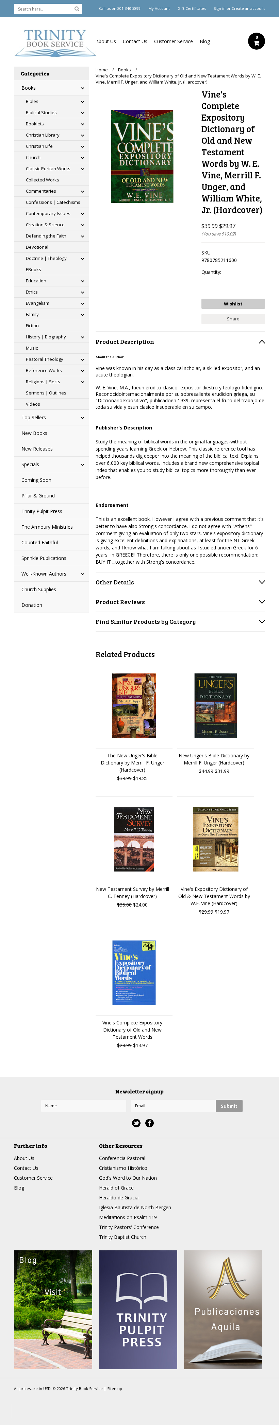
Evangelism (37, 303)
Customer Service (173, 41)
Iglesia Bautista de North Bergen (135, 1207)
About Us (106, 41)
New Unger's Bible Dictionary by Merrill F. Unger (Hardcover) (214, 759)
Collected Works (42, 180)
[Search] (77, 8)
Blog (205, 41)
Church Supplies (38, 589)
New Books (34, 433)
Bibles (32, 101)
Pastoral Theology (44, 359)
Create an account (248, 8)
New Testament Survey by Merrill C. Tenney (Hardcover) (132, 892)
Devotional (37, 247)
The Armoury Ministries (47, 527)
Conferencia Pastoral (122, 1158)
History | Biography (46, 337)
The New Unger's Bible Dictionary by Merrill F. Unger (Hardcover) (132, 762)
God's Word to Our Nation (128, 1178)
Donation (31, 605)
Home (102, 70)
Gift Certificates (192, 8)
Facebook (149, 1123)
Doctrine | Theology (46, 258)
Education (36, 281)
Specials (30, 464)
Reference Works (44, 370)
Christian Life (39, 146)
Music (32, 348)
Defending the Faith (46, 236)
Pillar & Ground (38, 495)
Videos (33, 404)
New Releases (37, 448)
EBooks (33, 269)
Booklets (35, 124)
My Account (159, 8)
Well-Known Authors (43, 573)
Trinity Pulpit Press (41, 511)
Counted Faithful (39, 542)
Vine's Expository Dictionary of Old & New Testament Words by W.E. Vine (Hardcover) (214, 896)
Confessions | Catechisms (53, 202)
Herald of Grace (116, 1187)
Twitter (136, 1123)
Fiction (32, 325)
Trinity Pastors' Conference (129, 1227)
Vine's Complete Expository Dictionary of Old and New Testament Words (132, 1029)
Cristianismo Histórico (123, 1168)
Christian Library (43, 135)
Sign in (220, 8)
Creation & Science (45, 225)
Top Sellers (33, 417)
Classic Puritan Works (48, 168)
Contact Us (135, 41)
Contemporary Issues (48, 213)
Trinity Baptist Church (122, 1237)
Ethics (32, 292)
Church (33, 157)
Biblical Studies (41, 112)
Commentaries (41, 191)
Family (32, 314)
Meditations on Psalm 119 (128, 1217)
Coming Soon (36, 480)
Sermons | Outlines (46, 393)
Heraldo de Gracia (118, 1197)
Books (28, 88)
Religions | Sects (43, 382)
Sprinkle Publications (43, 558)
